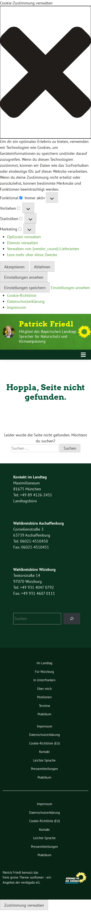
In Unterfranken (44, 680)
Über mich (44, 689)
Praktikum (44, 714)
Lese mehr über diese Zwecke (32, 254)
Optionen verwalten (24, 236)
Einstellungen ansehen (23, 277)
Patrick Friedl (46, 324)
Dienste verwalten (22, 242)
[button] (45, 72)
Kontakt (44, 752)
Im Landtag (44, 663)
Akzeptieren (14, 266)
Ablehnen (42, 266)
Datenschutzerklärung (26, 301)
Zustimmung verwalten (24, 905)
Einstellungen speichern (25, 287)
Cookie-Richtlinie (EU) (44, 743)
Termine (44, 706)
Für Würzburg (44, 672)
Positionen (44, 697)
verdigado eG (30, 882)
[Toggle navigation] (83, 354)
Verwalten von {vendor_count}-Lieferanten (43, 248)
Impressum (16, 307)
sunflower (37, 877)
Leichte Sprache (44, 760)
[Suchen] (71, 618)
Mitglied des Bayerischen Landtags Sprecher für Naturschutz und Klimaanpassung (48, 336)
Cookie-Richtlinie (21, 295)
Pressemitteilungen (44, 769)
